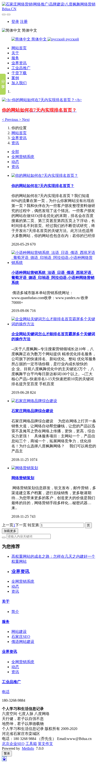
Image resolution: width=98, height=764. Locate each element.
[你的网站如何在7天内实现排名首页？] (44, 175)
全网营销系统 (22, 157)
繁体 (7, 753)
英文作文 (45, 744)
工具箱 (31, 744)
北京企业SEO (13, 744)
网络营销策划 (22, 478)
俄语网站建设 (22, 642)
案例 (15, 78)
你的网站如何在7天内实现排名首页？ (42, 186)
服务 (15, 58)
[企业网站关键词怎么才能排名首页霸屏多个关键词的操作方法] (53, 324)
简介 (15, 612)
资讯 (15, 143)
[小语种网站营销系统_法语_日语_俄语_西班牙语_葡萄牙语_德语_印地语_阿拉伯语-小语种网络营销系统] (53, 263)
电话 (6, 692)
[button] (10, 120)
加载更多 (10, 531)
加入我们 (19, 83)
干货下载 (19, 73)
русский (72, 39)
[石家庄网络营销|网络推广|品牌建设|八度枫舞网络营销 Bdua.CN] (49, 6)
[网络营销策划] (24, 468)
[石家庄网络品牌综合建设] (34, 401)
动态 (15, 162)
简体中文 (39, 39)
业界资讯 (19, 63)
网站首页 (19, 48)
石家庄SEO (20, 637)
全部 (15, 152)
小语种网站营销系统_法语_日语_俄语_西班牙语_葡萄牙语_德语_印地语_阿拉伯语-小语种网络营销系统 (52, 278)
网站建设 (19, 632)
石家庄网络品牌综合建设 (32, 411)
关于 (15, 53)
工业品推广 (20, 68)
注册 (24, 22)
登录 (15, 22)
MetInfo (28, 748)
